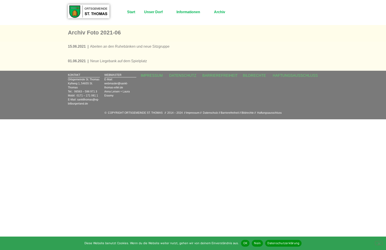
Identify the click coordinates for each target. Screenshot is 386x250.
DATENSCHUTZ (182, 75)
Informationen (188, 12)
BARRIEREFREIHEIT (220, 75)
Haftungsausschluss (269, 112)
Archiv (219, 12)
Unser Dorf (153, 12)
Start (131, 12)
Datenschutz (210, 112)
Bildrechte (247, 112)
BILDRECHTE (254, 75)
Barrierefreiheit (230, 112)
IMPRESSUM (152, 75)
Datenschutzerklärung (283, 243)
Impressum (192, 112)
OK (245, 243)
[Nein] (379, 243)
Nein (257, 243)
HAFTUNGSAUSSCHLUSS (295, 75)
